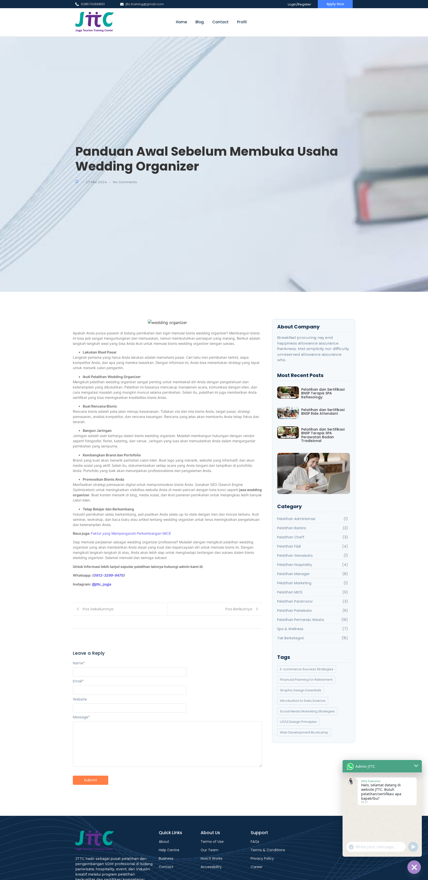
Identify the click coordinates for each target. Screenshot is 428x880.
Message (81, 717)
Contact (220, 22)
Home (181, 22)
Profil (242, 22)
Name (79, 663)
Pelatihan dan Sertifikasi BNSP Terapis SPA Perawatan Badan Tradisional (323, 435)
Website (80, 699)
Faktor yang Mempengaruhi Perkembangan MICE (131, 533)
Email (78, 681)
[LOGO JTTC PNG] (94, 22)
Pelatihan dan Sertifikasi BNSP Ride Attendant (323, 412)
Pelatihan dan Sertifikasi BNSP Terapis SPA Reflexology (323, 393)
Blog (199, 22)
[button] (313, 473)
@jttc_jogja (101, 584)
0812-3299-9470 (109, 575)
